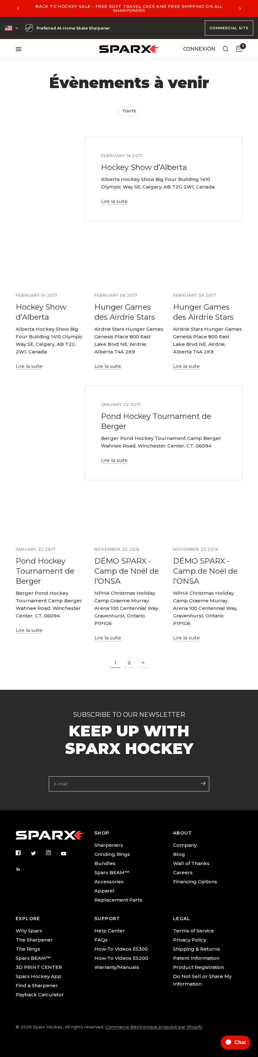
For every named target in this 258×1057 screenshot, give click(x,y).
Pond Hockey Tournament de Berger (45, 571)
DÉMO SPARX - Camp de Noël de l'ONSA (126, 571)
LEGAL (181, 918)
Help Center (109, 931)
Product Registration (198, 967)
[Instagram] (53, 853)
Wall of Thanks (191, 863)
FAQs (101, 940)
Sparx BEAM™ (111, 872)
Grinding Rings (112, 854)
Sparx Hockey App (38, 976)
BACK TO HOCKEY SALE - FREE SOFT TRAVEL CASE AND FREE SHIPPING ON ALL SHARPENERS (129, 8)
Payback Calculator (40, 995)
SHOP (101, 833)
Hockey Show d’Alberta (144, 167)
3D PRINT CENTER (39, 967)
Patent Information (196, 958)
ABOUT (182, 833)
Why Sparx (29, 931)
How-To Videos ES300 (121, 949)
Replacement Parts (118, 900)
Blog (179, 854)
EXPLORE (28, 918)
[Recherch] (226, 49)
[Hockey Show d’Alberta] (50, 262)
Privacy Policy (189, 940)
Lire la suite (114, 201)
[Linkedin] (23, 869)
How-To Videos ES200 (121, 958)
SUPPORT (107, 918)
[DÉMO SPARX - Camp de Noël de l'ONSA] (129, 516)
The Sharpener (34, 940)
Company (185, 845)
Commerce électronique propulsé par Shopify (153, 1026)
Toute (129, 111)
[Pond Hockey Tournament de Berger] (50, 516)
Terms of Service (193, 931)
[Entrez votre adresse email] (203, 783)
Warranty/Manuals (116, 967)
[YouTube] (68, 854)
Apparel (104, 891)
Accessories (109, 882)
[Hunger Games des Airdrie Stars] (129, 262)
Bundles (104, 863)
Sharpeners (108, 845)
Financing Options (195, 882)
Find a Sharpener (37, 985)
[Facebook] (23, 853)
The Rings (28, 949)
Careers (183, 872)
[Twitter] (38, 853)
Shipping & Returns (196, 949)
